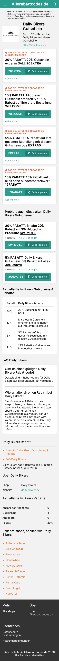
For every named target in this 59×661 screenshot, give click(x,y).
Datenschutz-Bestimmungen (11, 633)
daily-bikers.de (30, 490)
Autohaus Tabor (16, 543)
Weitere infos (12, 78)
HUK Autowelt (14, 565)
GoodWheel (13, 560)
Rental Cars (13, 582)
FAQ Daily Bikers (16, 459)
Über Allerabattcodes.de (41, 613)
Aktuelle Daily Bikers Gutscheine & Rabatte (27, 452)
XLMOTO (11, 593)
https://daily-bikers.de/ (35, 45)
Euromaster (13, 554)
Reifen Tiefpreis (15, 577)
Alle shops (8, 611)
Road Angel (13, 588)
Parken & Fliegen (16, 571)
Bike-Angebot (14, 548)
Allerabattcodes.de (30, 4)
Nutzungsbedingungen (16, 640)
